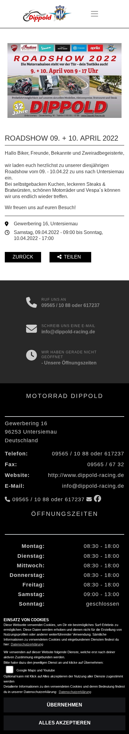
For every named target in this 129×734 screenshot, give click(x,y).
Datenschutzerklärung (27, 644)
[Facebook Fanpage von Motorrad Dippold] (99, 499)
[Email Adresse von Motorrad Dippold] (89, 499)
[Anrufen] (31, 303)
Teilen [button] (73, 256)
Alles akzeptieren (65, 722)
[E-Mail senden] (31, 329)
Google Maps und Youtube (35, 670)
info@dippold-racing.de (68, 331)
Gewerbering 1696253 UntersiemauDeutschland (31, 431)
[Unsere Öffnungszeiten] (31, 358)
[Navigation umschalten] (94, 13)
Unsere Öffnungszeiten (70, 362)
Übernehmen (64, 704)
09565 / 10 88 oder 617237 (70, 305)
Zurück (23, 256)
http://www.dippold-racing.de (86, 475)
